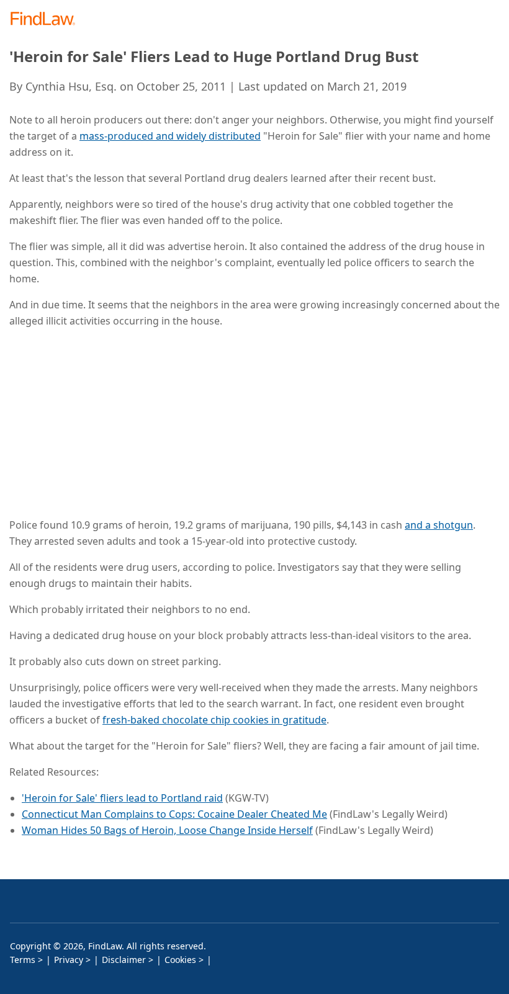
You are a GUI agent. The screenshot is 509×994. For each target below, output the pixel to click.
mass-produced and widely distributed (170, 136)
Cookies (180, 959)
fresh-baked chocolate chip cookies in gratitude (214, 720)
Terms (22, 959)
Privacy (68, 959)
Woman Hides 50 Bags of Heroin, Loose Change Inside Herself (167, 830)
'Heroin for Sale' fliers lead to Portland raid (122, 798)
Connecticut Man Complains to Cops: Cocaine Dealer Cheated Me (174, 814)
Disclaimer (124, 959)
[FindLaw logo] (47, 19)
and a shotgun (439, 525)
